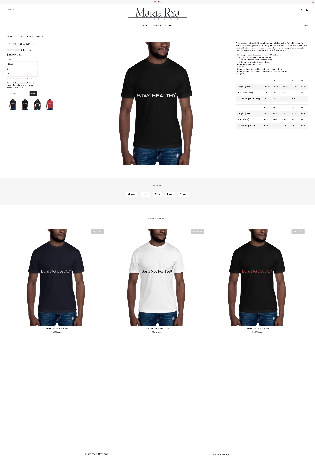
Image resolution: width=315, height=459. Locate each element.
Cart (306, 25)
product (19, 36)
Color (9, 59)
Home (10, 36)
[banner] (157, 14)
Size (8, 69)
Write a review (221, 454)
